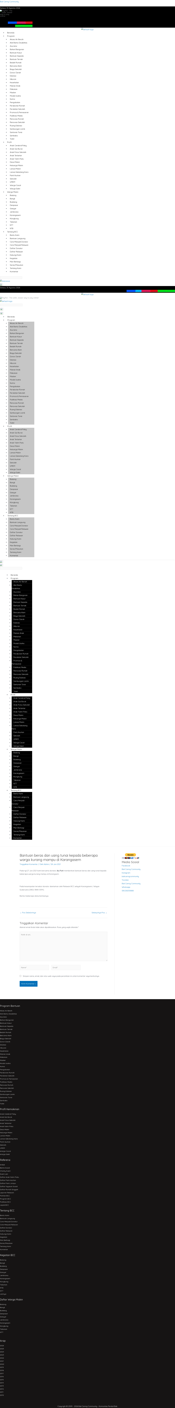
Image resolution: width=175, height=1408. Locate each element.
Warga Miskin (12, 192)
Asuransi (13, 46)
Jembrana (14, 212)
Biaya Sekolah (16, 69)
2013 (2, 1386)
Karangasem (15, 215)
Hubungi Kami (15, 255)
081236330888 (128, 891)
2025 (2, 1349)
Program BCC (5, 1199)
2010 (2, 1395)
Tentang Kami (15, 268)
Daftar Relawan (16, 252)
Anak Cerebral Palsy (18, 145)
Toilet (12, 139)
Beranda (10, 33)
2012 (2, 1389)
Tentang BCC (12, 232)
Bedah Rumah (15, 62)
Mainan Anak (15, 86)
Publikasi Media (16, 116)
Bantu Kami (14, 235)
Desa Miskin (15, 162)
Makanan (13, 89)
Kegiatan (13, 258)
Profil (9, 142)
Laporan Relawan (7, 1193)
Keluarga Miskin (16, 165)
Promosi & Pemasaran (19, 112)
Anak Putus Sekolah (18, 152)
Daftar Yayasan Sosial (9, 1186)
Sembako (14, 135)
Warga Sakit (15, 189)
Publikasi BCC (5, 1202)
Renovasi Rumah (17, 119)
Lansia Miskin (15, 169)
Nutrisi (12, 99)
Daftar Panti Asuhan (8, 1180)
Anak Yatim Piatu (17, 159)
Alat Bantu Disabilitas (18, 43)
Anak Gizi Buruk (16, 149)
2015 (2, 1380)
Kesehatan (14, 82)
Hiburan (13, 79)
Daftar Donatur (16, 248)
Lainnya (3, 1294)
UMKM (12, 182)
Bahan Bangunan (17, 49)
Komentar (14, 271)
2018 (2, 1370)
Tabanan (13, 222)
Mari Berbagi (15, 262)
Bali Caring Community (9, 1)
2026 (2, 1346)
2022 (2, 1358)
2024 (2, 1352)
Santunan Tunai (16, 132)
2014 (2, 1383)
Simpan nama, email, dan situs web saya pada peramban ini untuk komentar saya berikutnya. (61, 976)
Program (11, 36)
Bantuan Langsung (17, 238)
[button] (57, 36)
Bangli (12, 199)
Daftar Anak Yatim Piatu (9, 1177)
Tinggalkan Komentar (29, 864)
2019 (2, 1367)
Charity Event (5, 1171)
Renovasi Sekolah (17, 122)
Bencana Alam (16, 66)
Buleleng (13, 202)
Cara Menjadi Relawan (19, 245)
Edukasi (13, 76)
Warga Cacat (15, 185)
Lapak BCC (4, 1205)
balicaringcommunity (130, 876)
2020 (2, 1364)
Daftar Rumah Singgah (9, 1189)
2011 (1, 1392)
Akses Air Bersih (16, 39)
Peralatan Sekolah (17, 109)
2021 (2, 1361)
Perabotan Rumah (17, 106)
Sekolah (13, 179)
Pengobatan (15, 102)
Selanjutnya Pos (99, 912)
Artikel (2, 1165)
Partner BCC (5, 1196)
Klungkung (14, 218)
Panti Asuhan (15, 175)
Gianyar (13, 208)
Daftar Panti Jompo (8, 1183)
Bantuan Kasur (16, 53)
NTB (11, 228)
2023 (2, 1355)
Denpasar (14, 205)
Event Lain (4, 1174)
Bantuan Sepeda (17, 56)
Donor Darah (15, 72)
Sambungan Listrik (17, 129)
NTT (11, 225)
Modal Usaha (15, 96)
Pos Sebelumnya (28, 912)
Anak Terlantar (16, 155)
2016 (2, 1376)
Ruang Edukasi (16, 125)
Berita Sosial (5, 1168)
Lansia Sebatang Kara (19, 172)
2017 (2, 1373)
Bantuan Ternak (16, 59)
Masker (13, 92)
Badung (13, 195)
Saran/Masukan (16, 265)
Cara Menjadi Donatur (19, 242)
